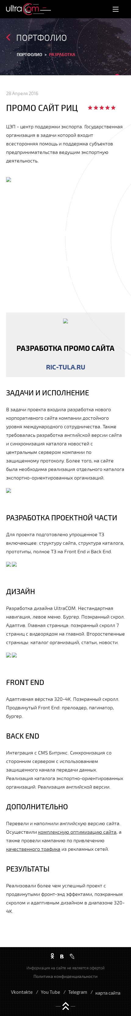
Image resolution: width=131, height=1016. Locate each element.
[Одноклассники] (52, 956)
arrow (8, 37)
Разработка (62, 54)
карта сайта (107, 992)
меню (116, 9)
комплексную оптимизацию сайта (77, 832)
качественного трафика (33, 849)
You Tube (50, 992)
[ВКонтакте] (62, 956)
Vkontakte (22, 992)
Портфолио (29, 54)
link (65, 344)
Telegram (77, 992)
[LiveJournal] (72, 956)
